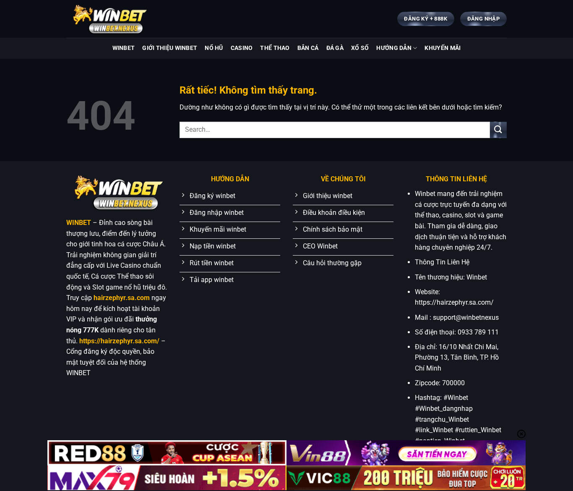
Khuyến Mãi (443, 48)
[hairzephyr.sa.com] (108, 18)
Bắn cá (308, 48)
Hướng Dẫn (394, 48)
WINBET (123, 48)
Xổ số (360, 48)
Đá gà (335, 48)
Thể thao (274, 48)
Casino (242, 48)
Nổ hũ (214, 48)
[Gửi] (498, 130)
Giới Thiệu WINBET (169, 48)
